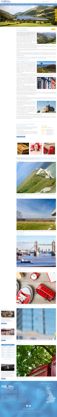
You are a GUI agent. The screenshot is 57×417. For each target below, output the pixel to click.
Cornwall (10, 3)
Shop (30, 3)
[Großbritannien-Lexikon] (49, 148)
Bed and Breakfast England (23, 401)
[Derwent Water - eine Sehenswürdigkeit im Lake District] (7, 335)
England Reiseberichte (19, 234)
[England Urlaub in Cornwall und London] (6, 3)
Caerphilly (32, 85)
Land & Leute (22, 3)
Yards (2, 352)
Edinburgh (49, 390)
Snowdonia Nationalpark (40, 50)
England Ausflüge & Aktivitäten (23, 388)
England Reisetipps (19, 271)
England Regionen (19, 344)
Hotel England (21, 394)
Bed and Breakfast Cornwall (23, 398)
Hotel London (21, 385)
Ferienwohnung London (22, 389)
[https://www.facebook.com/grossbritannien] (27, 406)
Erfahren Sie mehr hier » (7, 359)
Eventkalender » (4, 323)
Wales (13, 3)
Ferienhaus (18, 74)
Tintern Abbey (31, 74)
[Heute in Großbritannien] (23, 148)
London (6, 3)
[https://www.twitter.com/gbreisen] (30, 406)
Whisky (34, 117)
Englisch (27, 3)
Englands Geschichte (19, 198)
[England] (2, 4)
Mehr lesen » (3, 340)
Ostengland (53, 398)
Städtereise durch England (23, 386)
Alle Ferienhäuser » (39, 397)
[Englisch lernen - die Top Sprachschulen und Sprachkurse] (36, 148)
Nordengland (50, 393)
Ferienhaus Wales (21, 391)
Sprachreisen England (19, 307)
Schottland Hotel (21, 395)
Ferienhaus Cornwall (22, 392)
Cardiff (22, 86)
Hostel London (21, 397)
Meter (9, 352)
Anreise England (19, 161)
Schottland (17, 3)
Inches (3, 347)
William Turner (23, 65)
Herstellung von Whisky (37, 93)
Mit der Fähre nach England (23, 400)
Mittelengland (51, 396)
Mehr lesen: (20, 196)
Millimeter (10, 347)
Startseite (17, 28)
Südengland (52, 402)
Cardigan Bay (29, 62)
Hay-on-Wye (23, 80)
